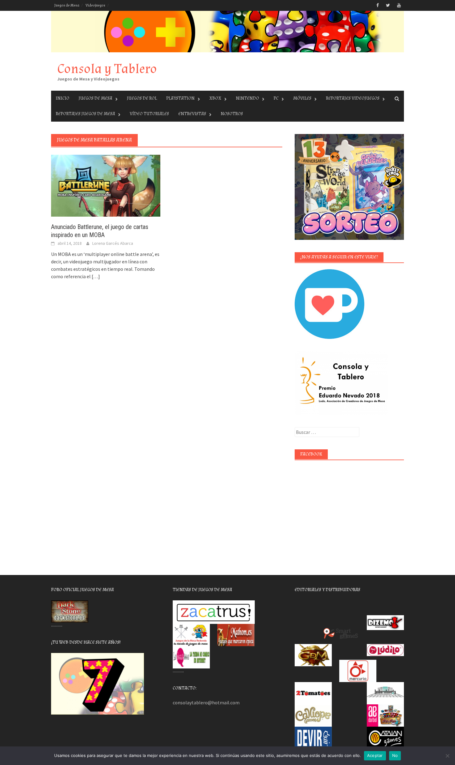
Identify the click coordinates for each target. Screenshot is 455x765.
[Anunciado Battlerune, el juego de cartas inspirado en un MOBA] (105, 185)
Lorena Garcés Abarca (112, 243)
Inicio (62, 98)
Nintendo (247, 98)
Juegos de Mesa (66, 5)
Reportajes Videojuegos (352, 98)
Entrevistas (192, 114)
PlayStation (180, 98)
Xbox (215, 98)
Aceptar (375, 755)
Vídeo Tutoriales (149, 114)
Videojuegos (95, 5)
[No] (447, 756)
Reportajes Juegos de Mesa (85, 114)
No (395, 755)
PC (276, 98)
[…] (95, 276)
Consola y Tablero (107, 69)
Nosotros (232, 114)
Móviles (302, 98)
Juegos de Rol (142, 98)
